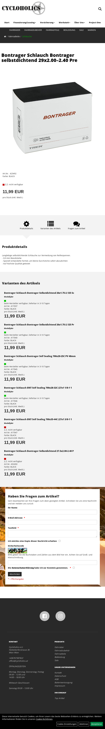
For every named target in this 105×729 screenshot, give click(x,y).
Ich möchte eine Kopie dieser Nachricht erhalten (32, 541)
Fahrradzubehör (33, 30)
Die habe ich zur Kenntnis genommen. (38, 567)
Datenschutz (60, 676)
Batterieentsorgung (63, 682)
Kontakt (58, 672)
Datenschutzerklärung (23, 567)
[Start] (5, 36)
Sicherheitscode (16, 545)
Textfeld (12, 528)
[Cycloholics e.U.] (23, 8)
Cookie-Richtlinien (44, 719)
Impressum (60, 685)
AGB (56, 679)
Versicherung (46, 22)
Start (6, 22)
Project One (95, 22)
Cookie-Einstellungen (67, 724)
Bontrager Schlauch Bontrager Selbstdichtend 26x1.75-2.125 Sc (39, 292)
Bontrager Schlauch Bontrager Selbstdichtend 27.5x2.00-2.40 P (39, 451)
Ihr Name (12, 507)
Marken (92, 30)
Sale (81, 30)
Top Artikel (59, 698)
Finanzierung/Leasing (24, 22)
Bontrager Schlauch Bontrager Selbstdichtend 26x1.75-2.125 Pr (39, 324)
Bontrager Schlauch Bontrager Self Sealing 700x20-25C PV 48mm (40, 356)
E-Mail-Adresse (15, 517)
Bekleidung (69, 30)
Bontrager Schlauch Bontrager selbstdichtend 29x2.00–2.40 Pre (39, 57)
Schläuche (27, 36)
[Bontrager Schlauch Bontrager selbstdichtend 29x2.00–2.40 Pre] (52, 119)
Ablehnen (83, 724)
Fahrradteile (52, 30)
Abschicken (15, 574)
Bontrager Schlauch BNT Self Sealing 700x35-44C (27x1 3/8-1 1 (38, 419)
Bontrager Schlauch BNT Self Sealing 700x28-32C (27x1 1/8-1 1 (38, 387)
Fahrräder (14, 30)
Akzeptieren (96, 724)
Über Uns (79, 22)
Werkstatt (64, 22)
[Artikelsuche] (100, 9)
